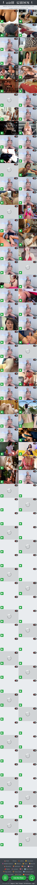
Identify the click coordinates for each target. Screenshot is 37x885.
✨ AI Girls (18, 874)
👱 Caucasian (29, 861)
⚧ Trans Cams (17, 872)
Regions (13, 883)
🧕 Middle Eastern (7, 863)
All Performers (27, 883)
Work (17, 883)
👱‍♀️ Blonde (32, 863)
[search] (31, 878)
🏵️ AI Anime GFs (28, 874)
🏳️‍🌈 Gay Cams (7, 872)
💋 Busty (7, 869)
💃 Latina (21, 861)
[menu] (5, 878)
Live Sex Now (19, 878)
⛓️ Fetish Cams (8, 874)
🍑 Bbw (24, 866)
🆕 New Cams (28, 869)
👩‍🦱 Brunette (7, 866)
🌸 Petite (30, 866)
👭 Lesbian (14, 869)
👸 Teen (24, 863)
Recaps (21, 883)
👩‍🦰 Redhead (16, 866)
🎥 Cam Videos (28, 877)
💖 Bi (21, 869)
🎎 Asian (6, 861)
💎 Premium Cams (28, 872)
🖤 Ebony (13, 861)
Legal (33, 883)
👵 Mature (18, 863)
